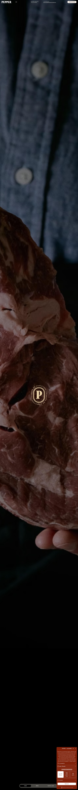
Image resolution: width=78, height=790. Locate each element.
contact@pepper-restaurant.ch (49, 2)
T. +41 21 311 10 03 (46, 1)
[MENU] (18, 2)
